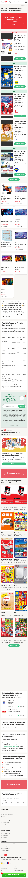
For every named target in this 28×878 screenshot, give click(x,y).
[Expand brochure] (7, 47)
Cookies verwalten (18, 870)
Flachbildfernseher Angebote (10, 746)
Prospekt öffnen (20, 58)
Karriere (3, 816)
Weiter (22, 406)
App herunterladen (5, 848)
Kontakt (16, 868)
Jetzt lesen (14, 464)
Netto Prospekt (4, 835)
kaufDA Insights (4, 846)
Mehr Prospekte (14, 179)
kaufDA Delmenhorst (7, 798)
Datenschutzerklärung (20, 420)
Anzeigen (23, 5)
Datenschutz (4, 868)
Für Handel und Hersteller (7, 814)
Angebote (16, 798)
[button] (14, 46)
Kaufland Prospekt (5, 825)
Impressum (17, 866)
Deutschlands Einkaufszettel (8, 844)
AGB (2, 870)
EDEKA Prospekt (5, 822)
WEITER (14, 24)
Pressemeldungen (5, 850)
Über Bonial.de (4, 812)
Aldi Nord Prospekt (5, 833)
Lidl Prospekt (4, 837)
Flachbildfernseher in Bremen (11, 728)
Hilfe (2, 866)
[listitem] (7, 194)
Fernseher (4, 800)
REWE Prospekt (4, 827)
